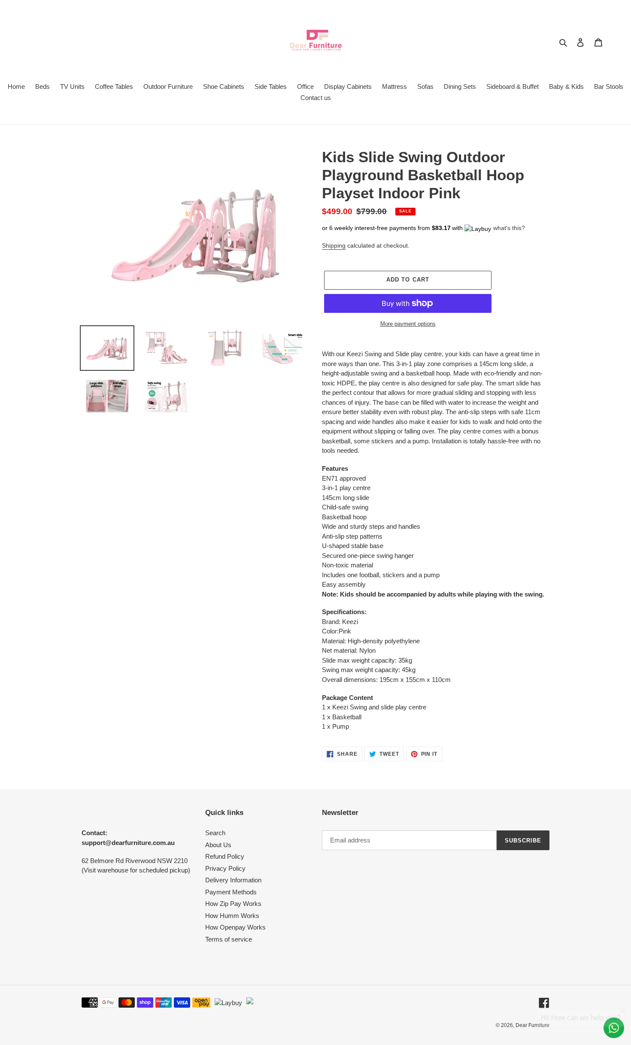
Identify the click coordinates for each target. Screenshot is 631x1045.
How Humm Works (232, 915)
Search (215, 832)
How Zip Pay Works (233, 903)
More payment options (408, 324)
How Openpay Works (235, 927)
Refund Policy (224, 856)
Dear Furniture (532, 1025)
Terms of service (228, 939)
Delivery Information (233, 880)
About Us (218, 844)
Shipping (334, 245)
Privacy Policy (225, 868)
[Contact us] (614, 1028)
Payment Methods (231, 892)
